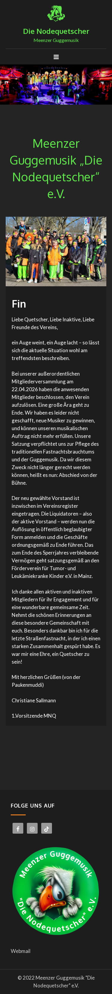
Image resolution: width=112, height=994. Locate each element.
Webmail (20, 951)
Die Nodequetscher (56, 31)
